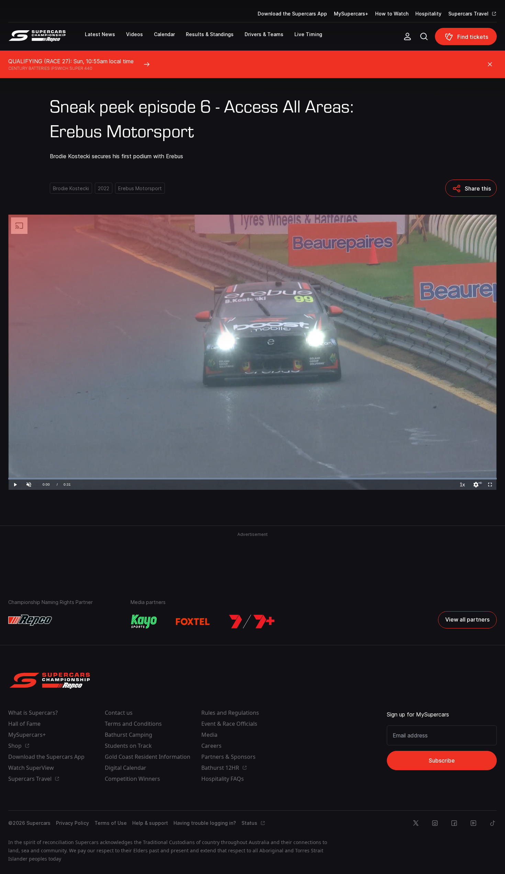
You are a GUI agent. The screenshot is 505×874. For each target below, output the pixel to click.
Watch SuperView (31, 768)
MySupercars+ (351, 14)
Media (209, 734)
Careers (211, 745)
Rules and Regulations (230, 712)
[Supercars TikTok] (493, 823)
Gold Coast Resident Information (147, 756)
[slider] (252, 478)
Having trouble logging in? (204, 823)
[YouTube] (473, 823)
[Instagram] (435, 823)
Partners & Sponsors (228, 756)
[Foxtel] (193, 621)
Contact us (119, 712)
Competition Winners (132, 779)
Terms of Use (110, 823)
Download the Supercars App (292, 14)
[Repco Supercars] (46, 39)
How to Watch (391, 14)
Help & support (150, 823)
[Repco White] (30, 620)
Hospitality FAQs (222, 779)
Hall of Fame (24, 723)
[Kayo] (144, 621)
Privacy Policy (72, 823)
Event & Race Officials (229, 723)
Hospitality (428, 14)
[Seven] (251, 621)
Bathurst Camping (128, 734)
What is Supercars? (33, 712)
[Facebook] (454, 823)
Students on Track (128, 745)
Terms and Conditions (133, 723)
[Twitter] (416, 823)
